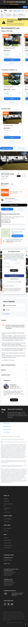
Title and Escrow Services (7, 508)
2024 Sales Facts (7, 540)
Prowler (2, 15)
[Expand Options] (19, 46)
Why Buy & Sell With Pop (8, 504)
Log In (19, 6)
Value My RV (6, 521)
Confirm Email (9, 268)
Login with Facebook (14, 275)
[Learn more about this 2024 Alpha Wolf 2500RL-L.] (12, 40)
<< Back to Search (5, 172)
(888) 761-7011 (20, 11)
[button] (25, 624)
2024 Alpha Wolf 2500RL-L (10, 48)
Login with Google (14, 278)
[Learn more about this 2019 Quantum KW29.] (12, 79)
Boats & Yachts (4, 7)
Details (12, 59)
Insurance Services (8, 545)
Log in (19, 281)
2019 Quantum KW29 (8, 86)
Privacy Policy (16, 258)
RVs (8, 7)
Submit (14, 270)
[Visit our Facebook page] (5, 604)
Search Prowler (21, 148)
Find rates (6, 221)
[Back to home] (5, 11)
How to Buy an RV (7, 528)
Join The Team (7, 512)
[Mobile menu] (1, 11)
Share (18, 176)
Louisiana (8, 15)
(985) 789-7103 (15, 386)
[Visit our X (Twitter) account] (8, 604)
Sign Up (25, 6)
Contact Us (12, 63)
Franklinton (14, 15)
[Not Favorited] (20, 54)
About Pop (6, 498)
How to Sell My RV (8, 518)
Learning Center (7, 542)
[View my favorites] (26, 11)
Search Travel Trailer (6, 148)
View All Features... (9, 201)
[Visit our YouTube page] (12, 604)
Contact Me (14, 399)
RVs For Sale (6, 501)
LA (12, 230)
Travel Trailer (4, 176)
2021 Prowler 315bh (8, 125)
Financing (6, 530)
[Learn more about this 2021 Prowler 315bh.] (12, 118)
